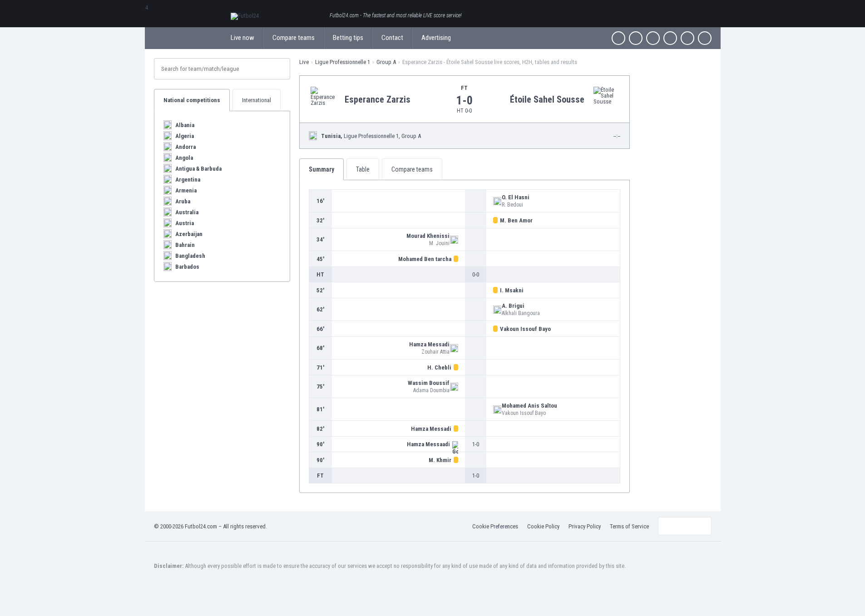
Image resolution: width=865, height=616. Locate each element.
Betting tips (348, 38)
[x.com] (636, 38)
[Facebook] (618, 38)
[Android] (687, 38)
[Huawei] (705, 38)
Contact (392, 38)
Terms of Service (629, 526)
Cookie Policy (543, 526)
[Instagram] (653, 38)
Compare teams (293, 38)
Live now (242, 38)
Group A (386, 62)
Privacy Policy (584, 526)
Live (304, 62)
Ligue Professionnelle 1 (342, 62)
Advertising (436, 38)
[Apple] (670, 38)
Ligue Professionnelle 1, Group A (371, 136)
